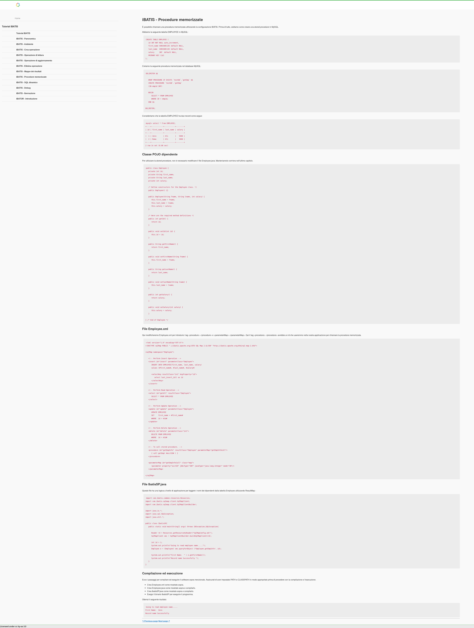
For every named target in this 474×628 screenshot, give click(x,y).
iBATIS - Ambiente (24, 44)
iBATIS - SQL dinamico (27, 82)
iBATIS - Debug (23, 88)
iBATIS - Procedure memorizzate (31, 77)
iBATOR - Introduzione (26, 99)
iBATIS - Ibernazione (25, 93)
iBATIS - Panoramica (26, 39)
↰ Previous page (150, 621)
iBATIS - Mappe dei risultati (28, 71)
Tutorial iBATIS (23, 33)
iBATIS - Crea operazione (28, 50)
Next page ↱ (164, 621)
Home (17, 18)
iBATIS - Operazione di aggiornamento (34, 61)
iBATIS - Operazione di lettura (30, 55)
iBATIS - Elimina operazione (29, 66)
